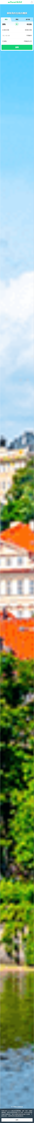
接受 (17, 1120)
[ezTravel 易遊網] (17, 2)
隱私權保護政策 (19, 1116)
